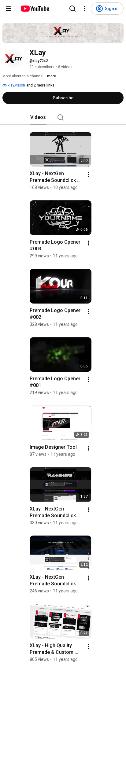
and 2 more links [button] (40, 85)
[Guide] (8, 8)
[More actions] (88, 174)
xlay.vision (16, 85)
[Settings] (84, 8)
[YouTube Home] (35, 8)
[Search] (72, 8)
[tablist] (63, 117)
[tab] (38, 117)
